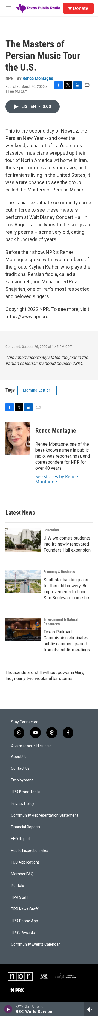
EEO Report (20, 839)
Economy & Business (59, 572)
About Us (19, 757)
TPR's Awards (23, 933)
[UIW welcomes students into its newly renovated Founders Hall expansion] (23, 540)
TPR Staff (19, 897)
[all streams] (91, 1009)
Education (51, 530)
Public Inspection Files (29, 851)
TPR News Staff (25, 909)
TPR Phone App (24, 921)
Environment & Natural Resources (61, 621)
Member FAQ (22, 874)
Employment (22, 780)
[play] (8, 1009)
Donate (80, 8)
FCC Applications (25, 862)
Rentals (17, 886)
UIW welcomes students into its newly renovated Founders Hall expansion (67, 544)
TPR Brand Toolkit (26, 792)
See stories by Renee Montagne (56, 478)
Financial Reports (25, 827)
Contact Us (20, 768)
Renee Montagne (38, 78)
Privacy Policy (22, 804)
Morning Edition (37, 390)
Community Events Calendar (35, 944)
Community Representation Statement (44, 815)
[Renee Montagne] (17, 438)
